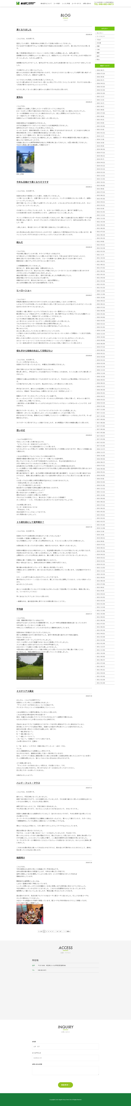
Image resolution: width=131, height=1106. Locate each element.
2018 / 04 (99, 396)
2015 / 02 (99, 521)
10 (57, 931)
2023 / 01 (99, 212)
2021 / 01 (99, 287)
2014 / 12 (99, 528)
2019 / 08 (99, 343)
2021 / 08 (99, 264)
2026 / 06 (99, 77)
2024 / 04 (99, 162)
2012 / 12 (99, 607)
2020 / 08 (99, 304)
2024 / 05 (99, 159)
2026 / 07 (99, 73)
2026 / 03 (99, 87)
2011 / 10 (99, 653)
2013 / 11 (99, 571)
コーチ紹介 (56, 3)
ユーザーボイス (76, 3)
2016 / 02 (99, 482)
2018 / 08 (99, 383)
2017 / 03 (99, 439)
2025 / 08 (99, 110)
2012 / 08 (99, 620)
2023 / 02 (99, 208)
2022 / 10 (99, 222)
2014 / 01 (99, 564)
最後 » (68, 931)
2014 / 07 (99, 544)
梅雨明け (20, 857)
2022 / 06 (99, 235)
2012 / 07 (99, 623)
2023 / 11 (99, 179)
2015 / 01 (99, 525)
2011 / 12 (99, 647)
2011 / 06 (99, 666)
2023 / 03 (99, 205)
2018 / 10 (99, 376)
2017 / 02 (99, 442)
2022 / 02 (99, 248)
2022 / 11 (99, 218)
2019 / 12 (99, 330)
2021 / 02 (99, 284)
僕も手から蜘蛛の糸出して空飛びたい (34, 350)
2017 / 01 (99, 446)
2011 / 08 (99, 660)
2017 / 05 (99, 432)
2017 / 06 (99, 429)
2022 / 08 (99, 228)
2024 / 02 (99, 169)
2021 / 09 (99, 261)
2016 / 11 (99, 452)
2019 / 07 (99, 347)
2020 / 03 (99, 320)
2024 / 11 (99, 139)
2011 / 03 (99, 676)
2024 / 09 (99, 146)
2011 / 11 (99, 650)
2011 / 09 (99, 656)
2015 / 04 (99, 515)
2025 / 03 (99, 126)
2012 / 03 (99, 637)
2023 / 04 (99, 202)
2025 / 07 (99, 113)
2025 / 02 (99, 129)
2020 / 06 (99, 311)
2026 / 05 (99, 80)
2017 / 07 (99, 426)
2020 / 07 (99, 307)
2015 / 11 (99, 492)
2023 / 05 (99, 199)
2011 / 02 (99, 679)
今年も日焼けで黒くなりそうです (32, 181)
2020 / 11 (99, 294)
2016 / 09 (99, 459)
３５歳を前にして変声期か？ (30, 522)
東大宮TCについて (46, 3)
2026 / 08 (99, 70)
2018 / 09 (99, 380)
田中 (98, 56)
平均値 (19, 608)
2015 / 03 (99, 518)
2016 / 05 (99, 472)
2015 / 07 (99, 505)
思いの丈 (20, 430)
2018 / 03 (99, 399)
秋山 (98, 59)
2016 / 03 (99, 479)
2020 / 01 (99, 327)
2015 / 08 (99, 502)
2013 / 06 (99, 587)
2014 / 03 (99, 558)
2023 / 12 (99, 175)
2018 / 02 (99, 403)
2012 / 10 (99, 614)
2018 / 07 (99, 386)
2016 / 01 (99, 485)
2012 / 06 (99, 627)
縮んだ (19, 242)
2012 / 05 (99, 630)
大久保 (99, 43)
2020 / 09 (99, 301)
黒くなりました (23, 29)
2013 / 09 (99, 577)
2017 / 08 (99, 423)
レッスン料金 (66, 3)
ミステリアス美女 (25, 691)
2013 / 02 (99, 600)
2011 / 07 (99, 663)
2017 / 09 (99, 419)
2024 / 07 (99, 152)
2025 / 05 (99, 119)
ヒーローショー (23, 290)
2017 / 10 (99, 416)
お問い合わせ (87, 3)
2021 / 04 (99, 278)
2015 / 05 (99, 511)
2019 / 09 (99, 340)
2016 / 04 (99, 475)
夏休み (19, 97)
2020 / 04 (99, 317)
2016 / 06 (99, 469)
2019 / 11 (99, 334)
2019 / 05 (99, 353)
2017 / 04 (99, 436)
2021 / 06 (99, 271)
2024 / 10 (99, 143)
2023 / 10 (99, 182)
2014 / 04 (99, 554)
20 (60, 931)
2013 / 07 (99, 584)
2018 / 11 (99, 373)
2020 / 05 (99, 314)
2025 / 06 (99, 116)
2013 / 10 (99, 574)
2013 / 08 (99, 581)
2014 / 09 (99, 538)
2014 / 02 (99, 561)
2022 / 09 (99, 225)
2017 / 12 (99, 409)
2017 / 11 (99, 413)
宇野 (98, 46)
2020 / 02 (99, 324)
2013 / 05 (99, 591)
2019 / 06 (99, 350)
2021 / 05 (99, 274)
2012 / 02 (99, 640)
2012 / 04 (99, 633)
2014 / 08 (99, 541)
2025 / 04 (99, 123)
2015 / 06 (99, 508)
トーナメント (101, 36)
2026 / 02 (99, 90)
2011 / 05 (99, 670)
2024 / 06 (99, 156)
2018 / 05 (99, 393)
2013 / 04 (99, 594)
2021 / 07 (99, 268)
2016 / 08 (99, 462)
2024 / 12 (99, 136)
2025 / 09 (99, 106)
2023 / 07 (99, 192)
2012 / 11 (99, 610)
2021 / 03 (99, 281)
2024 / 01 (99, 172)
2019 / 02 (99, 363)
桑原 (98, 53)
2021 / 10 (99, 258)
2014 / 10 (99, 535)
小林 (98, 49)
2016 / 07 (99, 465)
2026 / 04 (99, 83)
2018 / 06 (99, 390)
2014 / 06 (99, 548)
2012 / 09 (99, 617)
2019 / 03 (99, 360)
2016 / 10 (99, 455)
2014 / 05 (99, 551)
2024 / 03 (99, 166)
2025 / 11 (99, 100)
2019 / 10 (99, 337)
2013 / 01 (99, 604)
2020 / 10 (99, 297)
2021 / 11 (99, 255)
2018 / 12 (99, 370)
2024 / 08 (99, 149)
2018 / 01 (99, 406)
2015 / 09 (99, 498)
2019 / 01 (99, 367)
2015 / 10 (99, 495)
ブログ (99, 40)
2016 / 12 (99, 449)
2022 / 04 (99, 241)
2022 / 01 (99, 251)
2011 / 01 (99, 683)
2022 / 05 (99, 238)
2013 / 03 (99, 597)
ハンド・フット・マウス (28, 782)
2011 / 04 (99, 673)
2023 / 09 (99, 185)
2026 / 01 (99, 93)
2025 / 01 (99, 133)
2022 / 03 (99, 245)
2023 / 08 (99, 189)
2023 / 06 (99, 195)
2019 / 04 (99, 357)
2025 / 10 (99, 103)
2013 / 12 (99, 567)
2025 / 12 (99, 96)
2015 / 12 (99, 488)
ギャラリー (100, 33)
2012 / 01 (99, 643)
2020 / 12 (99, 291)
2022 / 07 (99, 231)
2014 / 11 (99, 531)
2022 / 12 (99, 215)
